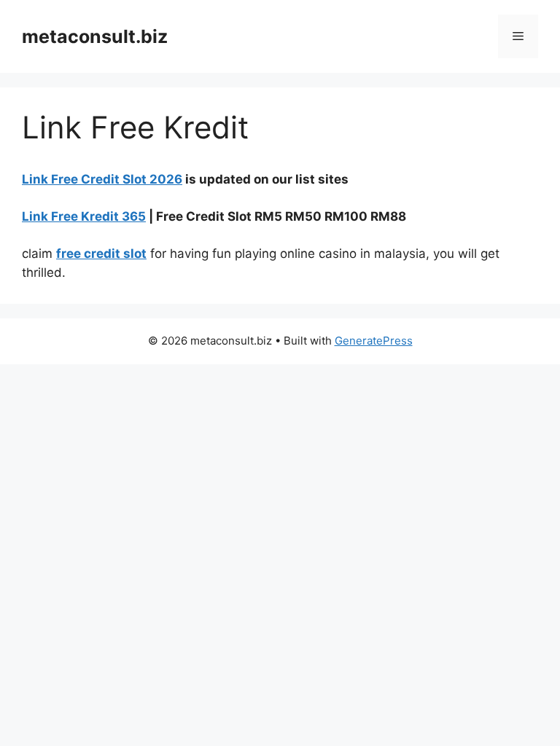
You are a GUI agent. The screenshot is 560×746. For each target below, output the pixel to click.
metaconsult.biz (95, 36)
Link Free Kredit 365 (84, 216)
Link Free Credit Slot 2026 (102, 179)
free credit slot (101, 253)
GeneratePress (374, 341)
